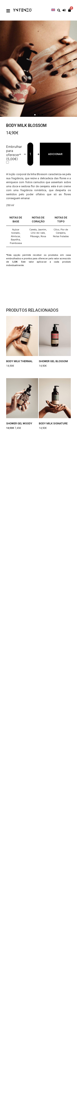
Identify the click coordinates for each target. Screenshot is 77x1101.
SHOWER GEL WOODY (19, 423)
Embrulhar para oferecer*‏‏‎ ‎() (14, 153)
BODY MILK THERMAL (19, 361)
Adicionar (55, 154)
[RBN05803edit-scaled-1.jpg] (38, 69)
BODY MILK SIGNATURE (53, 423)
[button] (35, 114)
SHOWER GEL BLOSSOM (53, 361)
